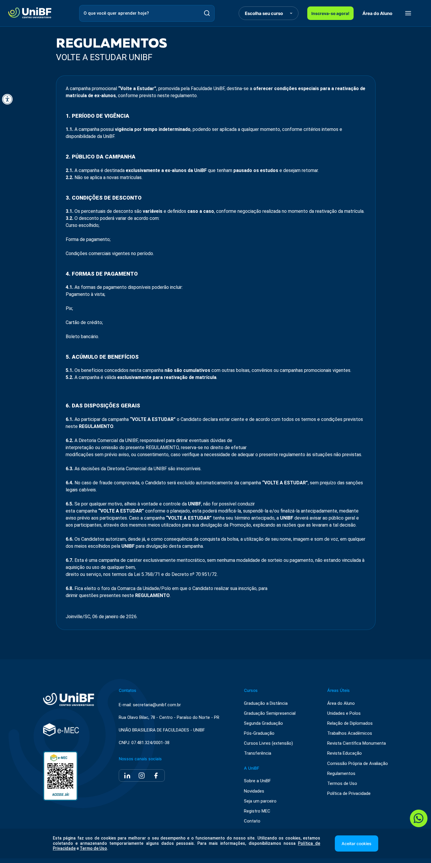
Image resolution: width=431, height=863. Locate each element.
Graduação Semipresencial (270, 713)
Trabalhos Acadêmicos (349, 733)
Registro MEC (257, 811)
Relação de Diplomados (350, 723)
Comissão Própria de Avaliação (357, 763)
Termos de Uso (342, 783)
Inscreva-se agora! (330, 13)
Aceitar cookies (356, 843)
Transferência (257, 753)
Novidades (254, 791)
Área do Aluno (377, 13)
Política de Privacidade (349, 793)
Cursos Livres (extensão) (268, 743)
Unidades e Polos (344, 713)
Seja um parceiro (260, 801)
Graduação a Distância (266, 703)
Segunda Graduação (263, 723)
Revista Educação (344, 753)
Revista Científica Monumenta (356, 743)
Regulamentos (341, 773)
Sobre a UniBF (257, 781)
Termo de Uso (93, 848)
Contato (252, 821)
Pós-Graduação (259, 733)
